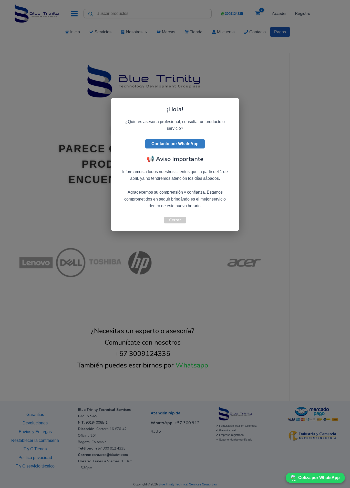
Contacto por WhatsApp (175, 144)
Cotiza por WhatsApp (319, 477)
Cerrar (175, 220)
